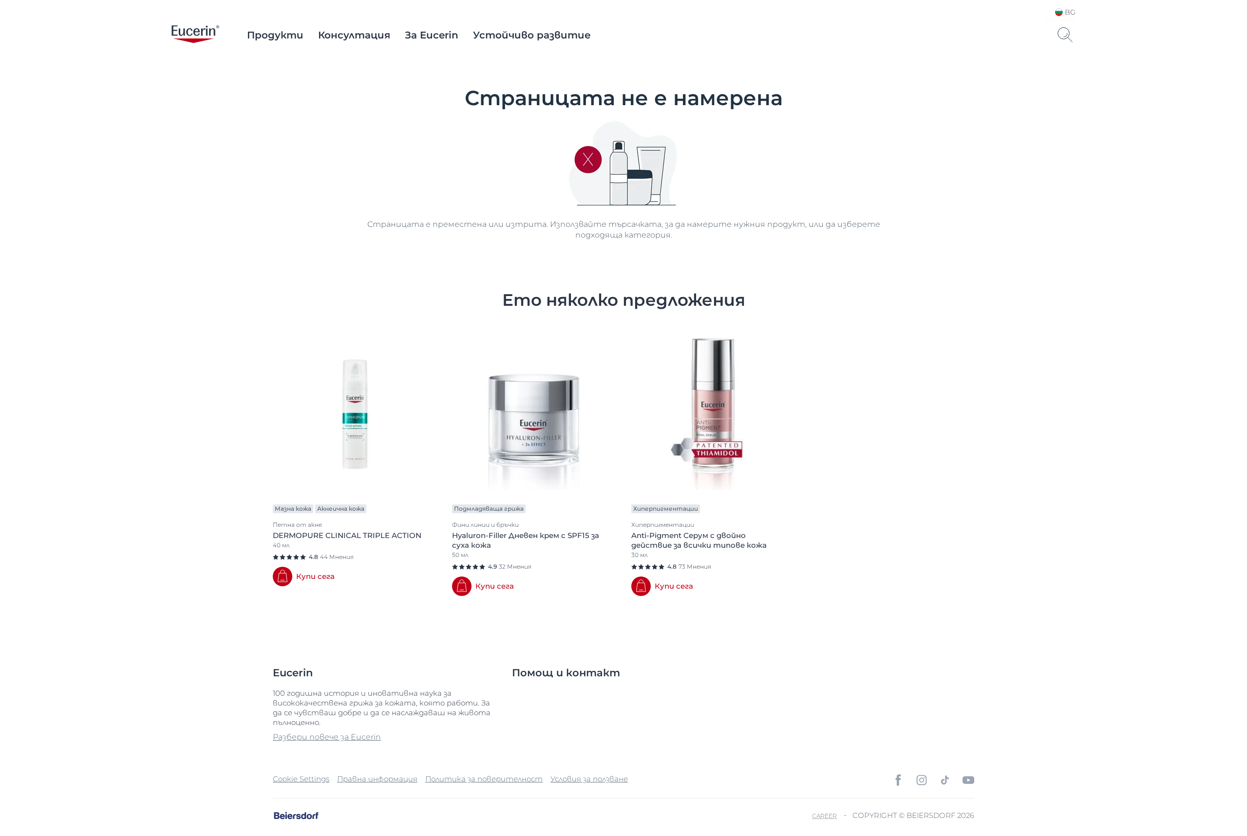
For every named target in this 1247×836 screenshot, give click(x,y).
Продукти (275, 35)
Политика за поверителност (484, 778)
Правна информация (377, 778)
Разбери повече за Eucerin (327, 737)
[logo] (195, 35)
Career (824, 815)
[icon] (898, 780)
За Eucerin (431, 35)
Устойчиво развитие (532, 35)
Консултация (354, 35)
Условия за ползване (589, 778)
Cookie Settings (301, 778)
